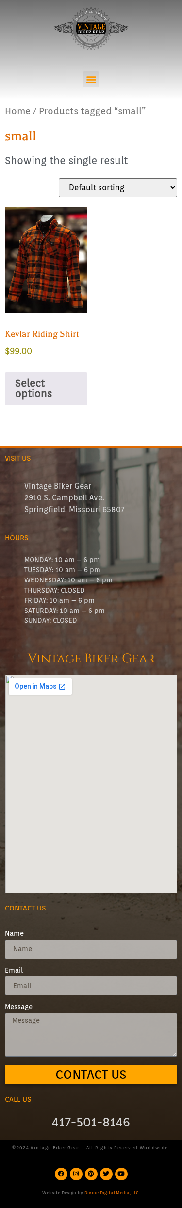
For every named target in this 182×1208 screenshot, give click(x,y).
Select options (33, 388)
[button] (91, 79)
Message (19, 1007)
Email (14, 970)
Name (14, 933)
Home (18, 110)
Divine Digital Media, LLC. (112, 1193)
